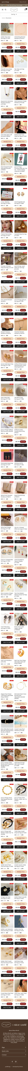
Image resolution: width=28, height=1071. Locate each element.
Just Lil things (5, 2)
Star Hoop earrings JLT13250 (19, 69)
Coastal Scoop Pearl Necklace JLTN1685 (19, 729)
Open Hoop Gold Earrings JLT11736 (5, 398)
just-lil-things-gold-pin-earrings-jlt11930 (20, 300)
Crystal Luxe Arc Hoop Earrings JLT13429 (20, 865)
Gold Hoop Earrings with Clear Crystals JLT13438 (19, 764)
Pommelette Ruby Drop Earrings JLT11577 (7, 464)
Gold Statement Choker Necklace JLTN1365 (20, 101)
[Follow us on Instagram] (16, 1061)
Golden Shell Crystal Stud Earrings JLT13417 (7, 961)
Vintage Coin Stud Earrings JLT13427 (5, 897)
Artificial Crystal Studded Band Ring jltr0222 (19, 431)
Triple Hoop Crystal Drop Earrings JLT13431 (20, 832)
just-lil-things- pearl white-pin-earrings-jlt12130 (19, 267)
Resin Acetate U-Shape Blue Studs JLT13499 (7, 593)
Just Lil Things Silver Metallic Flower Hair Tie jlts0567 (20, 799)
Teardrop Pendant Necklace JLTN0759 (19, 332)
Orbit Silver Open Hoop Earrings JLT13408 (20, 994)
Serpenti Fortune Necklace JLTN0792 (6, 332)
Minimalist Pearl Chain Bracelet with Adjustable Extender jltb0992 (20, 696)
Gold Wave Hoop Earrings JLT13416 (19, 961)
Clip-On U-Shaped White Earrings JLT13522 (20, 528)
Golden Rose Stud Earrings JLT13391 (5, 37)
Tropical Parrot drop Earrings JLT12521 (6, 234)
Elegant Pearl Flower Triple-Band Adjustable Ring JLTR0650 (7, 695)
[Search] (5, 9)
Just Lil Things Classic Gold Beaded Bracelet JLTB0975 (6, 799)
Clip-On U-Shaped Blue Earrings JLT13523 (7, 560)
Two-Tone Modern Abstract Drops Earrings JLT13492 (20, 594)
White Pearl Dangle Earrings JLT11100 (6, 528)
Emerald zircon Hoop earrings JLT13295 (6, 69)
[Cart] (25, 10)
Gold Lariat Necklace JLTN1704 (6, 661)
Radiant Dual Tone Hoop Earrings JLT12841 (20, 135)
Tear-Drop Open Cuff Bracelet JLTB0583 (6, 135)
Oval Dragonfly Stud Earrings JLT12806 (19, 202)
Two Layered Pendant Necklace (6, 300)
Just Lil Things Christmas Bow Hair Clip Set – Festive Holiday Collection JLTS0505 (20, 169)
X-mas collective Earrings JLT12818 (5, 202)
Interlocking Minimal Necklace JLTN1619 (19, 37)
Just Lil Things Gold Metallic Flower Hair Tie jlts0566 (7, 833)
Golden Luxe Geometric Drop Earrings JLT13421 (7, 929)
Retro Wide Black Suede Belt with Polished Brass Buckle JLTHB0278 (7, 730)
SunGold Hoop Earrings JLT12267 (20, 234)
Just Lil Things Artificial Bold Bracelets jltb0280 (7, 430)
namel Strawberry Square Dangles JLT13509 (19, 561)
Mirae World (23, 2)
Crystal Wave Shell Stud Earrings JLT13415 (7, 994)
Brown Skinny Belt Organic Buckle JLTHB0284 (19, 628)
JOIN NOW (9, 47)
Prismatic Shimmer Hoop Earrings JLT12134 (7, 266)
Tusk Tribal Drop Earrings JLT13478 (5, 627)
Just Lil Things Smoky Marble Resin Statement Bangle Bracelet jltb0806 (7, 765)
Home (3, 18)
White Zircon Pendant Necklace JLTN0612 (6, 496)
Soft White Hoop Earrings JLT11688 (19, 398)
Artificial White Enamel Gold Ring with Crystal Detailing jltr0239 (20, 365)
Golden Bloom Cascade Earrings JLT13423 (20, 897)
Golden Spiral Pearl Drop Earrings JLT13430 (7, 865)
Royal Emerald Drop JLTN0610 (19, 496)
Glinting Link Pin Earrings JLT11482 (19, 464)
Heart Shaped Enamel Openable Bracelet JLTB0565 (6, 168)
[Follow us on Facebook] (12, 1061)
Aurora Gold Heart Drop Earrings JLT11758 (7, 364)
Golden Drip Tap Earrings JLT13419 (19, 929)
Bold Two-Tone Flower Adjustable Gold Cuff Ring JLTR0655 (20, 662)
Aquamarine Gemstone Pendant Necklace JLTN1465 (7, 102)
